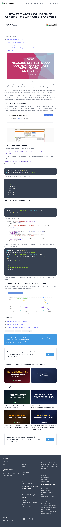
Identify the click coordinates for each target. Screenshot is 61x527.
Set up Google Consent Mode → (16, 342)
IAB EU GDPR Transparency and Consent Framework (22, 327)
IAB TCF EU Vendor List (47, 509)
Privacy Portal (44, 479)
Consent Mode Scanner (47, 503)
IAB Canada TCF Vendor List (48, 511)
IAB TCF (18, 331)
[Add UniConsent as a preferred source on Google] (51, 24)
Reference (10, 51)
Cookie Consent (9, 331)
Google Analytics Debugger (15, 39)
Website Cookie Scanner (47, 502)
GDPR (23, 491)
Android (24, 466)
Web (23, 462)
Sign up (50, 354)
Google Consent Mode (17, 338)
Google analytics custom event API (17, 321)
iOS (23, 468)
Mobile (24, 464)
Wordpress (25, 480)
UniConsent (25, 204)
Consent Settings (26, 506)
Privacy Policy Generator (47, 496)
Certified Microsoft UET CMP (48, 470)
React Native (25, 472)
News (57, 3)
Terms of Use (25, 504)
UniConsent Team (9, 24)
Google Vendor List (46, 513)
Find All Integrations (27, 483)
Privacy (24, 500)
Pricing (51, 3)
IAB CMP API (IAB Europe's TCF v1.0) (17, 45)
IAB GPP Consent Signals (47, 494)
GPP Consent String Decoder (48, 507)
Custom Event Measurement (15, 42)
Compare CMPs (45, 481)
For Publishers (45, 475)
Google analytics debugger (15, 324)
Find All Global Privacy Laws (29, 495)
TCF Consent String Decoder (48, 505)
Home (27, 3)
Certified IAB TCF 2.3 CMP (48, 462)
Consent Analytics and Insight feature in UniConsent (22, 48)
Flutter (24, 470)
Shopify (24, 481)
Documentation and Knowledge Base (46, 489)
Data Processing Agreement (29, 502)
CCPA (23, 493)
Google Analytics (27, 331)
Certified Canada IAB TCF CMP (49, 464)
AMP (23, 474)
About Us (5, 461)
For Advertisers (45, 477)
